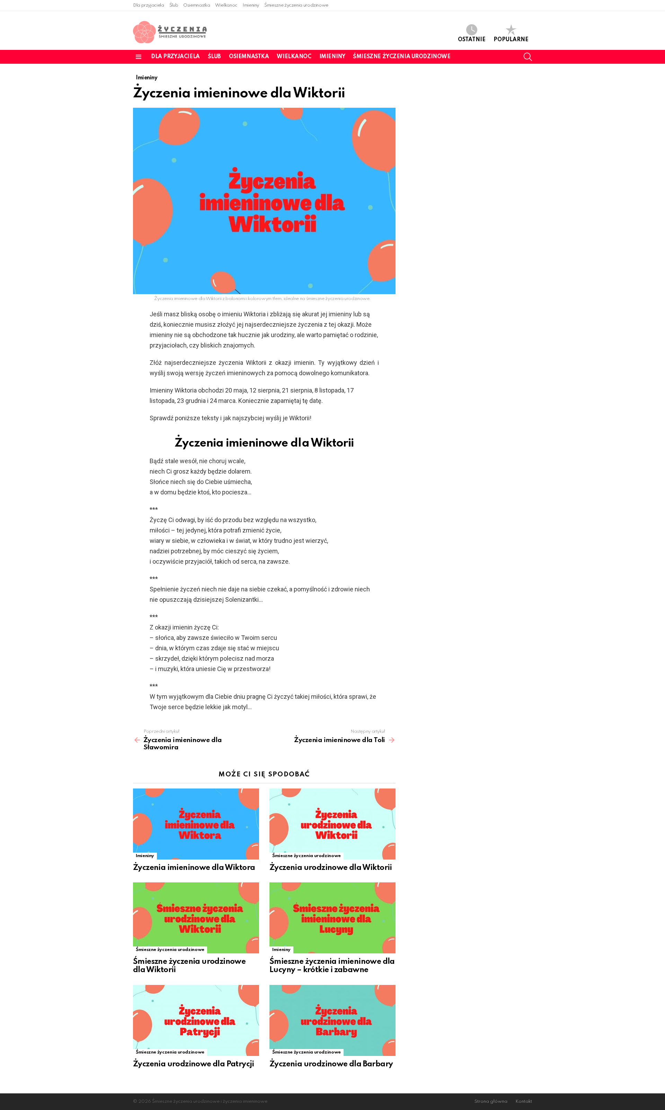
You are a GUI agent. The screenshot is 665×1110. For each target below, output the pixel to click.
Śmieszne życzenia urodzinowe (296, 5)
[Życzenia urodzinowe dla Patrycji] (196, 1020)
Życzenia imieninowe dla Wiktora (194, 868)
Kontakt (523, 1101)
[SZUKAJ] (528, 57)
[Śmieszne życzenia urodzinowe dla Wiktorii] (196, 917)
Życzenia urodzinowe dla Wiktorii (330, 868)
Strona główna (491, 1101)
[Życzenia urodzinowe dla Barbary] (332, 1020)
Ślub (173, 5)
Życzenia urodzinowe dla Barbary (331, 1064)
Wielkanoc (226, 5)
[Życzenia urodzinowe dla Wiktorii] (332, 824)
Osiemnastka (196, 5)
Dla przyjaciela (148, 5)
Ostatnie (472, 40)
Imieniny (250, 5)
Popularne (511, 40)
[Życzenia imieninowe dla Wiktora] (196, 824)
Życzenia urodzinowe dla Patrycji (193, 1064)
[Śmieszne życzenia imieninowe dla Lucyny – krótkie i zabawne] (332, 917)
